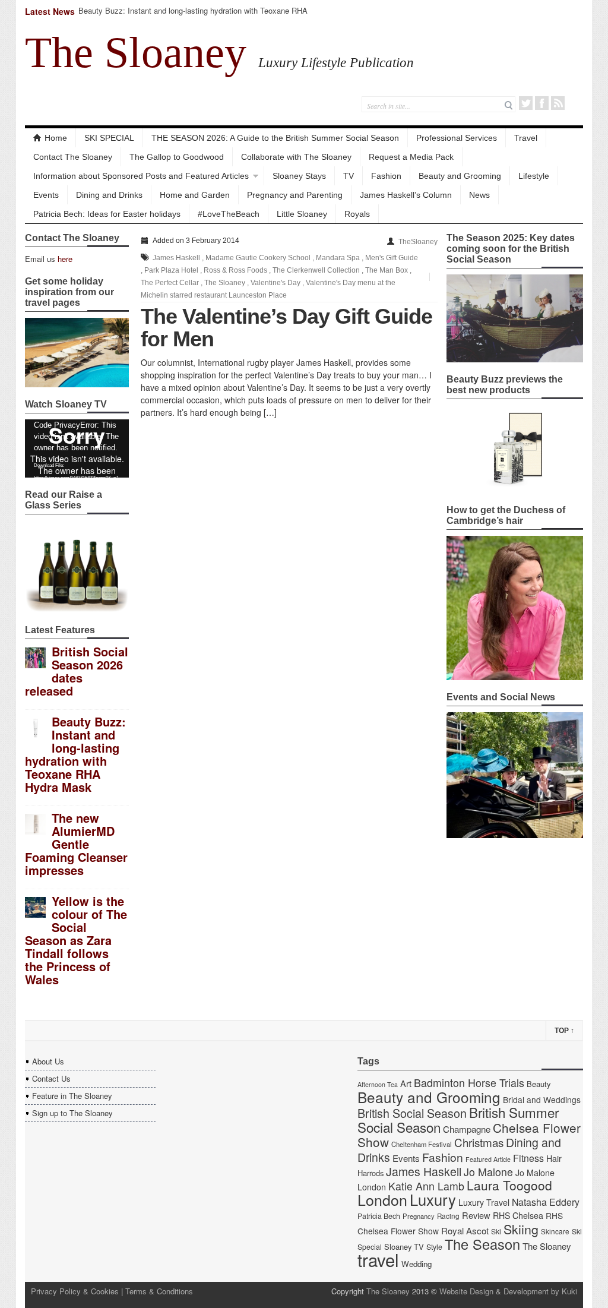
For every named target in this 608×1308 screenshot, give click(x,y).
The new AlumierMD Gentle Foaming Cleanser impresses (76, 844)
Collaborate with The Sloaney (296, 157)
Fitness (528, 1158)
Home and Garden (195, 195)
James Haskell (176, 258)
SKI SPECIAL (109, 138)
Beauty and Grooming (460, 176)
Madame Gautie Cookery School (258, 258)
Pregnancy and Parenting (295, 195)
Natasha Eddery (546, 1202)
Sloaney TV (404, 1246)
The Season (482, 1244)
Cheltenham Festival (421, 1144)
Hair (554, 1158)
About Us (48, 1061)
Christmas (479, 1142)
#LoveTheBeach (228, 214)
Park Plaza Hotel (171, 270)
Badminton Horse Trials (469, 1082)
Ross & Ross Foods (235, 270)
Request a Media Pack (411, 157)
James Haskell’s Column (406, 195)
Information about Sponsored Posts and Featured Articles (141, 176)
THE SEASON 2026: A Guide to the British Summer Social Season (275, 138)
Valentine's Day (275, 283)
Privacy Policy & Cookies (75, 1291)
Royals (357, 214)
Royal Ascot (465, 1230)
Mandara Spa (338, 258)
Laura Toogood (509, 1185)
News (479, 195)
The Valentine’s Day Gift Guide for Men (286, 327)
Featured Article (488, 1159)
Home (56, 138)
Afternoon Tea (377, 1084)
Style (434, 1246)
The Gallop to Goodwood (176, 157)
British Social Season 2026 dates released (76, 671)
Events (46, 195)
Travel (525, 138)
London (382, 1199)
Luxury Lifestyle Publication (336, 62)
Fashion (386, 176)
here (65, 258)
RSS (558, 103)
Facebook (542, 103)
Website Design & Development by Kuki (508, 1291)
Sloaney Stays (299, 176)
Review (476, 1215)
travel (378, 1259)
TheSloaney (418, 242)
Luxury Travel (483, 1202)
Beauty (538, 1083)
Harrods (370, 1173)
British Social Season (412, 1112)
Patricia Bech (378, 1216)
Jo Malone (488, 1171)
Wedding (416, 1263)
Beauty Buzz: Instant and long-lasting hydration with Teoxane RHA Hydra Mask (193, 16)
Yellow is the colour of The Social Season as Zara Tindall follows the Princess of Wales (76, 940)
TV (348, 176)
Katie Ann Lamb (426, 1186)
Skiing (521, 1228)
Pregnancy (419, 1216)
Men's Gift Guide (391, 258)
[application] (77, 448)
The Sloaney (135, 52)
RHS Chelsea (518, 1215)
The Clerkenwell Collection (316, 270)
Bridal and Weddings (542, 1099)
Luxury (433, 1199)
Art (405, 1083)
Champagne (466, 1129)
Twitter (526, 103)
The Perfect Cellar (170, 283)
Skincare (555, 1231)
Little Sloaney (302, 214)
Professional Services (456, 138)
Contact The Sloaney (72, 157)
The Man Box (386, 270)
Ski (496, 1231)
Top (564, 1030)
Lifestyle (533, 176)
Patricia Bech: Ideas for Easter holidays (106, 214)
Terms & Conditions (159, 1291)
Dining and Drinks (109, 195)
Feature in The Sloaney (72, 1095)
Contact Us (51, 1078)
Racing (448, 1216)
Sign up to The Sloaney (72, 1113)
